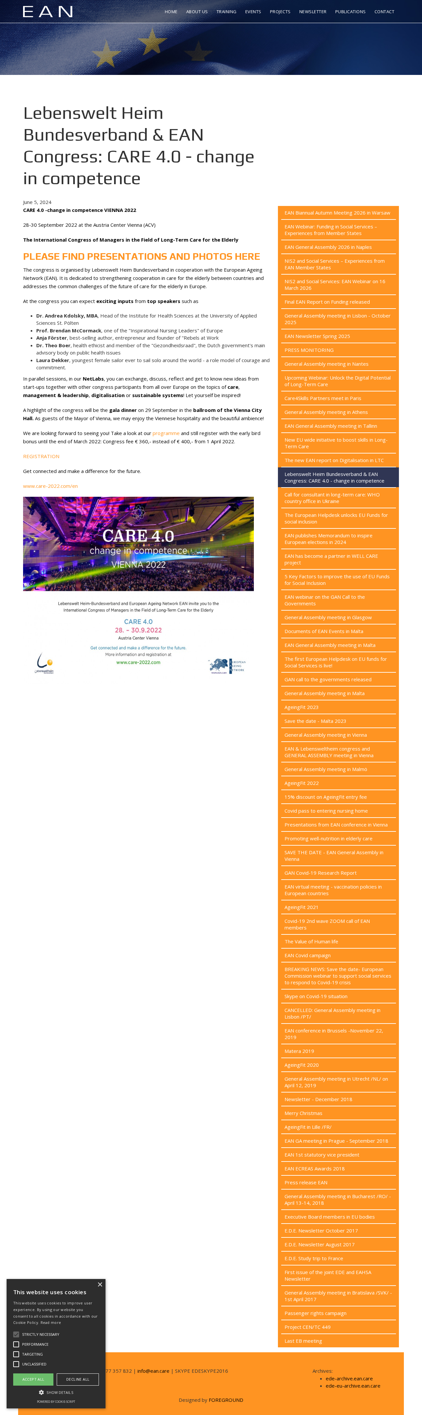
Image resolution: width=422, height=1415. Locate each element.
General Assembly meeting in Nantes (327, 363)
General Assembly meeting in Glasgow (328, 617)
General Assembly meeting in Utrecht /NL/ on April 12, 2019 (336, 1082)
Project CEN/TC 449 (308, 1327)
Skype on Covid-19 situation (316, 996)
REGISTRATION (41, 456)
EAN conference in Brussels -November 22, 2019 (334, 1033)
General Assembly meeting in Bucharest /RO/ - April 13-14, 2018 (338, 1199)
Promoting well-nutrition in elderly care (329, 838)
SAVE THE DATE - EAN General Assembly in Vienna (334, 855)
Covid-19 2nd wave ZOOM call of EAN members (327, 924)
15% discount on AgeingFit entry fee (326, 796)
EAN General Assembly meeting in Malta (330, 645)
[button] (56, 1392)
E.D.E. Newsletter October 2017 (321, 1230)
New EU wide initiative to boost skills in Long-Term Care (336, 443)
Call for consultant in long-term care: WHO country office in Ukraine (332, 497)
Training (227, 12)
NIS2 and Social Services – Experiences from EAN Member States (335, 264)
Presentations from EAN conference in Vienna (336, 824)
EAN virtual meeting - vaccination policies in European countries (333, 889)
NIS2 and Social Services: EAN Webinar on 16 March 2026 (335, 284)
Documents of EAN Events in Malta (324, 631)
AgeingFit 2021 (302, 907)
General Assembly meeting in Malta (325, 693)
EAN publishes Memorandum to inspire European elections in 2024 (329, 538)
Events (253, 12)
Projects (280, 12)
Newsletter (313, 12)
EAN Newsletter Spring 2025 (317, 336)
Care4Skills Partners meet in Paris (323, 398)
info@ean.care (153, 1370)
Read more (51, 1322)
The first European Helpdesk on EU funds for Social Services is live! (336, 662)
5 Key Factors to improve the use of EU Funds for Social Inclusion (337, 579)
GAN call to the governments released (328, 679)
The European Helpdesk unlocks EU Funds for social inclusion (336, 518)
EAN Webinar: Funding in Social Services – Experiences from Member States (331, 229)
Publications (350, 12)
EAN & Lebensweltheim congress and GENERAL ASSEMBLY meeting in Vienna (329, 751)
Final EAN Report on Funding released (327, 301)
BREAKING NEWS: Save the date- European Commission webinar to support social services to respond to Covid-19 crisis (338, 976)
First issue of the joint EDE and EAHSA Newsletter (328, 1275)
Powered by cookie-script (56, 1401)
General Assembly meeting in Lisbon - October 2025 (338, 318)
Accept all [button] (33, 1379)
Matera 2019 (299, 1051)
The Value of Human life (311, 941)
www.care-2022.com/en (50, 486)
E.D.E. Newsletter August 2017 (320, 1244)
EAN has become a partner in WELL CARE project (331, 559)
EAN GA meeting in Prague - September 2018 (336, 1140)
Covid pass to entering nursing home (326, 810)
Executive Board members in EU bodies (330, 1216)
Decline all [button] (77, 1379)
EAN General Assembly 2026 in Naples (328, 247)
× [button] (99, 1284)
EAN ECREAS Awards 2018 (315, 1168)
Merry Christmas (303, 1113)
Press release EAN (306, 1182)
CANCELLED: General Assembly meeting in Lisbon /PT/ (332, 1013)
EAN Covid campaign (308, 955)
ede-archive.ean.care (349, 1378)
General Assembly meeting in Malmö (326, 769)
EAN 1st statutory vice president (322, 1154)
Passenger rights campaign (316, 1313)
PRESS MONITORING (309, 350)
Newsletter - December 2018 (318, 1099)
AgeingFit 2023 (302, 707)
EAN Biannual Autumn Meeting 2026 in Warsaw (337, 212)
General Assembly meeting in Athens (326, 412)
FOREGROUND (226, 1400)
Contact (385, 12)
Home (171, 12)
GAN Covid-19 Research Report (321, 872)
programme (166, 433)
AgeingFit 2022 (302, 783)
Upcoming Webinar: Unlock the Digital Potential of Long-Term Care (338, 380)
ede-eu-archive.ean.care (353, 1385)
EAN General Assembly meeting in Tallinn (331, 425)
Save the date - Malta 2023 (316, 721)
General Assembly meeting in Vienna (326, 734)
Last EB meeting (303, 1340)
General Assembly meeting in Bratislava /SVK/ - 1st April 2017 (338, 1295)
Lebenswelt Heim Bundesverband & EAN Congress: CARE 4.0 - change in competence (334, 477)
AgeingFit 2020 (302, 1064)
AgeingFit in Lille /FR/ (308, 1127)
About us (197, 12)
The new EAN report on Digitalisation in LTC (334, 460)
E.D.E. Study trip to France (314, 1258)
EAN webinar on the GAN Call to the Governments (325, 600)
